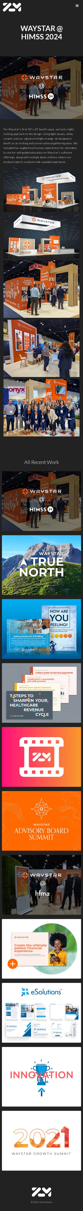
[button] (77, 6)
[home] (12, 7)
